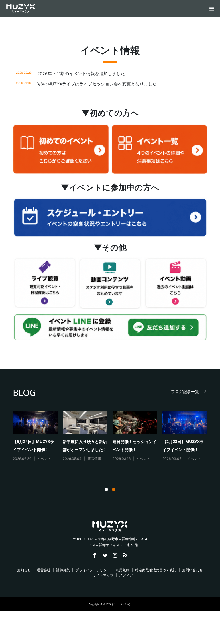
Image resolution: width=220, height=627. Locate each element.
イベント (44, 458)
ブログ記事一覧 (185, 391)
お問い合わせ (192, 570)
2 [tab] (113, 489)
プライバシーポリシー (93, 570)
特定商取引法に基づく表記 (155, 570)
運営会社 (43, 570)
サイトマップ (103, 575)
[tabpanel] (112, 439)
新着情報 (94, 458)
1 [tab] (106, 489)
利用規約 (122, 570)
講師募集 (63, 570)
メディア (126, 575)
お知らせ (24, 570)
